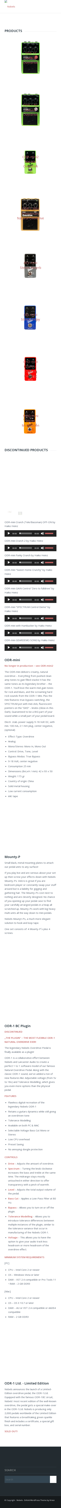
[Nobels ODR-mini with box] (20, 513)
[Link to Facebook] (54, 1504)
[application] (30, 533)
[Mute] (42, 533)
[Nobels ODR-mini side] (10, 512)
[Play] (8, 533)
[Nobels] (25, 6)
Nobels (20, 1500)
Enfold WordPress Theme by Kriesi (39, 1500)
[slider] (50, 533)
